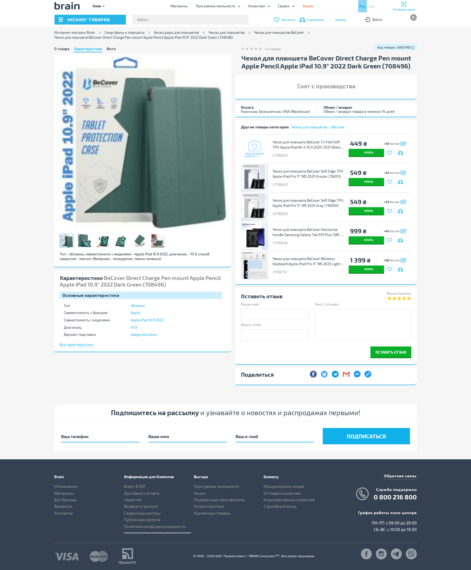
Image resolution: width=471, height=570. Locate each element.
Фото (111, 49)
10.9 (134, 327)
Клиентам (256, 6)
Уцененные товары (212, 513)
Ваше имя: (250, 304)
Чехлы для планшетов (226, 32)
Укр (371, 6)
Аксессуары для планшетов (176, 32)
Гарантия (132, 499)
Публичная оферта (142, 519)
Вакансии (63, 506)
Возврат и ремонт (141, 506)
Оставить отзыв (391, 352)
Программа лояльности (215, 6)
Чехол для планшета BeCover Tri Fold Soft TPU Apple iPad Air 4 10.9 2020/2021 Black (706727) (306, 145)
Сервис (284, 6)
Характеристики (88, 49)
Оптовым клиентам (282, 493)
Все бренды (65, 499)
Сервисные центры (142, 513)
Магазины (179, 6)
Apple (135, 312)
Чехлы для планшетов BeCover (279, 32)
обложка (138, 305)
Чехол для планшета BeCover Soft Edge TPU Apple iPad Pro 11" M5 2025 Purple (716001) (308, 174)
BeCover (338, 127)
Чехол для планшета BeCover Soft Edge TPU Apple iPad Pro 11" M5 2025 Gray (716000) (308, 203)
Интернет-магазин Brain (74, 32)
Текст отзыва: (327, 304)
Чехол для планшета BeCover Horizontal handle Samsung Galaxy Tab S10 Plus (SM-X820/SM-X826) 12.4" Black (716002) (306, 232)
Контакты (63, 513)
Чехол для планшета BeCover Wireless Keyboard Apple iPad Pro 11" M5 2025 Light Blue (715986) (306, 261)
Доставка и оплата (141, 493)
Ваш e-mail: (251, 324)
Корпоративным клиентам (289, 499)
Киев (97, 6)
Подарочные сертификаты (219, 499)
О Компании (66, 486)
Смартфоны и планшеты (124, 32)
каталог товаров (88, 19)
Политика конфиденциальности (155, 526)
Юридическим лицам (284, 486)
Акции (200, 493)
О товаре (62, 49)
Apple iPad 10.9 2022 (147, 320)
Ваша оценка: (399, 293)
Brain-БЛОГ (135, 486)
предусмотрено (144, 334)
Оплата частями (209, 506)
